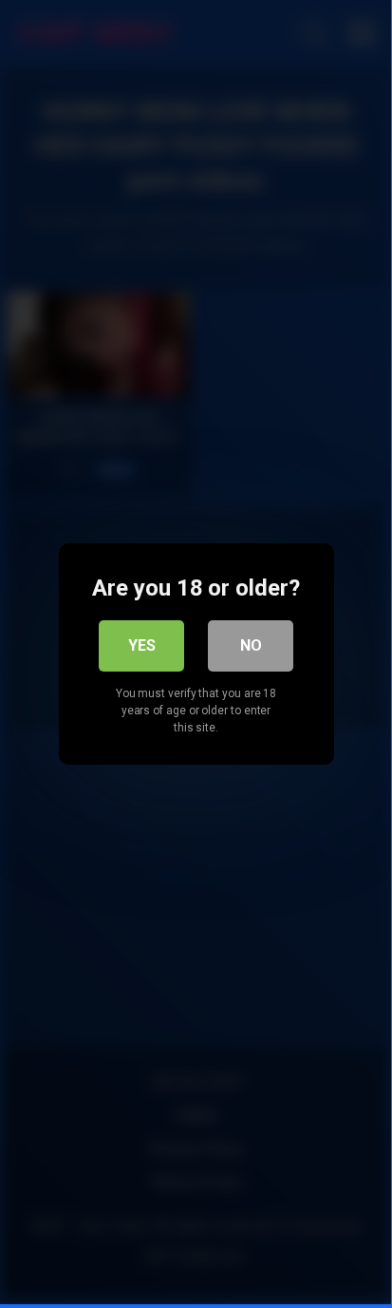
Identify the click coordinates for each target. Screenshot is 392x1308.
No (251, 645)
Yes (142, 645)
